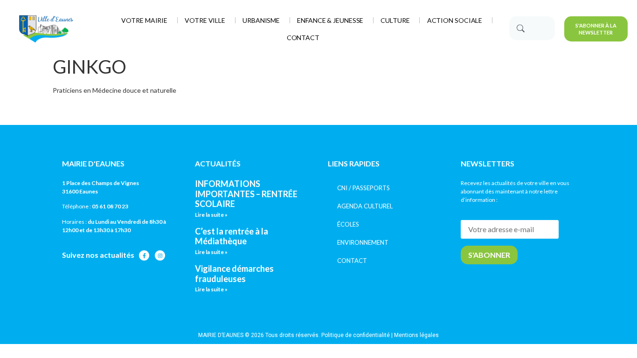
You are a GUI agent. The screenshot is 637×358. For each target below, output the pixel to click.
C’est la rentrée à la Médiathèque (231, 236)
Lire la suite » (211, 214)
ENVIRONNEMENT (362, 242)
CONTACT (352, 260)
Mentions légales (416, 335)
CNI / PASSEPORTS (363, 188)
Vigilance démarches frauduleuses (234, 273)
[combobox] (532, 28)
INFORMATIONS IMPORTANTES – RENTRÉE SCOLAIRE (246, 194)
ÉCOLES (348, 224)
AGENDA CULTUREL (365, 206)
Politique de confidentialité (355, 335)
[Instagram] (160, 255)
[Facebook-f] (144, 255)
